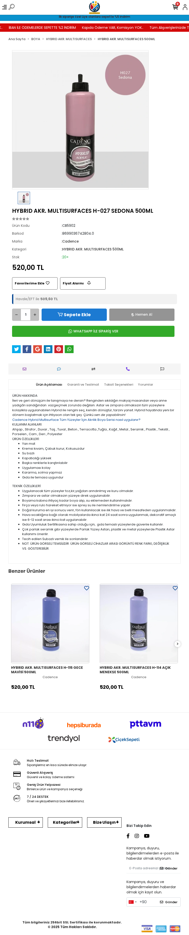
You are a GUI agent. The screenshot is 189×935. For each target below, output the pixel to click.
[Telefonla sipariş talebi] (129, 369)
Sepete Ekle (77, 315)
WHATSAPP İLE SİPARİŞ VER (95, 331)
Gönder (171, 868)
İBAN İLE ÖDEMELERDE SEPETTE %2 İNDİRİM (37, 27)
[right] (177, 644)
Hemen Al (143, 314)
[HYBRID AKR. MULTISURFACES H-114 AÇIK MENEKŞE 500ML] (139, 623)
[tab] (49, 385)
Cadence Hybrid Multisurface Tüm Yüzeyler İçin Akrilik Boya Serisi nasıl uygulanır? (76, 419)
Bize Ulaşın (104, 822)
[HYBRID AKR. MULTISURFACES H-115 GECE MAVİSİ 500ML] (50, 623)
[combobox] (132, 902)
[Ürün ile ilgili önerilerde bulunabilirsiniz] (163, 369)
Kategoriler (65, 822)
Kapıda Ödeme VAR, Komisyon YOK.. (107, 27)
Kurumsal (25, 822)
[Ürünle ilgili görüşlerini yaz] (60, 369)
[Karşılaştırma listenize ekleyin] (94, 369)
